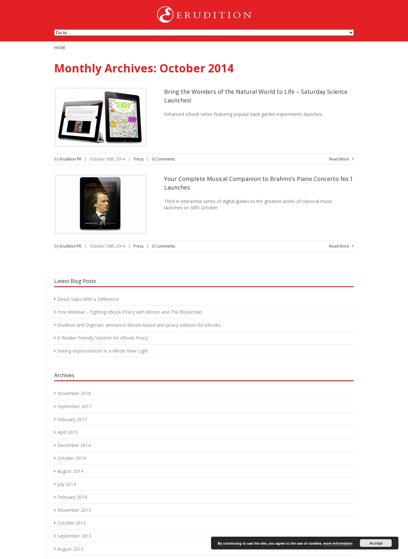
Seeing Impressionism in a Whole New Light (102, 351)
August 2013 (70, 549)
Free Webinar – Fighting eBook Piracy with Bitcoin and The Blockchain (129, 312)
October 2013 (71, 523)
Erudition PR (70, 159)
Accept (375, 543)
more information (338, 543)
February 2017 (72, 419)
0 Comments (163, 159)
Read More (339, 159)
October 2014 (71, 458)
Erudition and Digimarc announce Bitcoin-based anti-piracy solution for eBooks (139, 325)
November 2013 (74, 510)
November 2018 (74, 393)
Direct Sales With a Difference (88, 299)
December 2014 (74, 445)
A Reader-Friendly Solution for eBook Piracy (102, 338)
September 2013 (74, 536)
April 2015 (67, 432)
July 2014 (66, 484)
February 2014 (72, 497)
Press (138, 159)
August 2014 (70, 471)
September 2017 (74, 406)
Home (59, 47)
